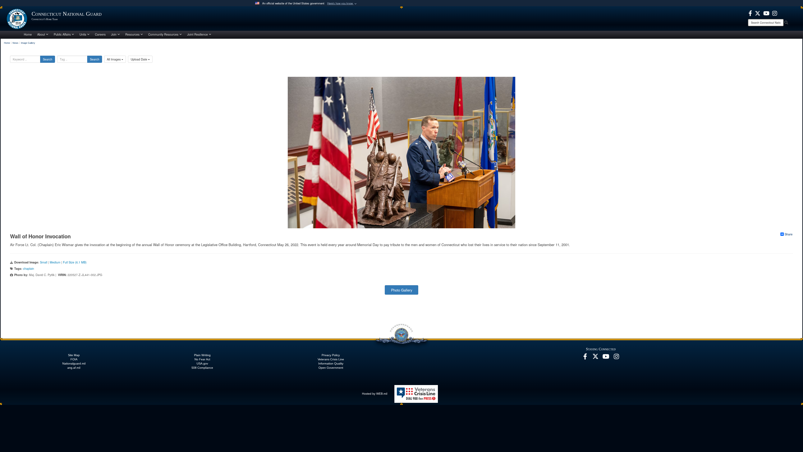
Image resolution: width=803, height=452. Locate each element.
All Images (114, 59)
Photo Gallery (401, 290)
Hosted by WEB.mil (374, 393)
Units (82, 34)
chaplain (28, 268)
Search (47, 59)
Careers (100, 34)
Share (789, 234)
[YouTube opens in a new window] (766, 13)
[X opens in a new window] (757, 13)
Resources (132, 34)
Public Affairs (62, 34)
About (41, 34)
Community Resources (163, 34)
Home (28, 34)
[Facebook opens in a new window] (750, 13)
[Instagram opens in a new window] (774, 13)
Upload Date (139, 59)
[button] (342, 3)
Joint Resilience (197, 34)
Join (113, 34)
